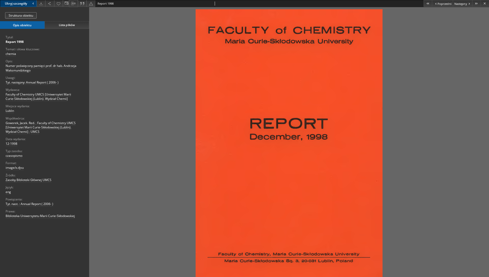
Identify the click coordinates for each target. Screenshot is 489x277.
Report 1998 (15, 42)
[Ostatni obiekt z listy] (476, 3)
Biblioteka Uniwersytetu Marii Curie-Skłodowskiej (40, 216)
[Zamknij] (485, 3)
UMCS (35, 131)
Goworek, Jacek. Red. (20, 123)
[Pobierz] (41, 3)
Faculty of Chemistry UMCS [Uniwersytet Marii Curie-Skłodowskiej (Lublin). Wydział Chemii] (38, 96)
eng (8, 192)
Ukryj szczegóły (16, 3)
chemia (11, 54)
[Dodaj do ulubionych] (58, 3)
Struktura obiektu (21, 15)
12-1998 (11, 143)
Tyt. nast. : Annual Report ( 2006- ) (29, 204)
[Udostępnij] (49, 3)
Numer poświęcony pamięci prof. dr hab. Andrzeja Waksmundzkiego (41, 68)
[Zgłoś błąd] (91, 3)
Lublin (10, 111)
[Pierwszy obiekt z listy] (428, 3)
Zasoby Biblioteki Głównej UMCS (28, 180)
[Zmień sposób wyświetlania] (66, 3)
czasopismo (14, 155)
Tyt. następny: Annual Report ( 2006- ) (32, 82)
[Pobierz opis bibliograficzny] (73, 3)
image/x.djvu (15, 167)
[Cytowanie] (82, 3)
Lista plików (67, 25)
